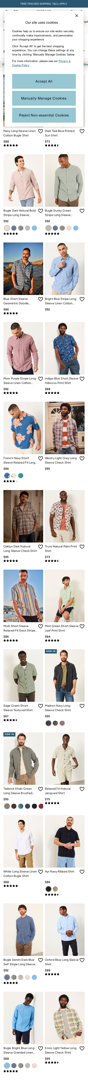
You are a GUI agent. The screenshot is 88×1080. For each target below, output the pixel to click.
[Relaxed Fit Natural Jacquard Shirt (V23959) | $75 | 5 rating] (65, 803)
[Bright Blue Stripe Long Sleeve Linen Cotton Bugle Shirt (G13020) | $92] (65, 268)
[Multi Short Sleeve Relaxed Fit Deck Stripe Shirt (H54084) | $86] (23, 596)
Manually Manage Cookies (44, 98)
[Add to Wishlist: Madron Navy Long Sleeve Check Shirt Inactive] (82, 706)
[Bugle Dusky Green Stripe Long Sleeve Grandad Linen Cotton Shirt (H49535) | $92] (65, 180)
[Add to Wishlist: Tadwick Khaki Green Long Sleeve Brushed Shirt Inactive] (40, 789)
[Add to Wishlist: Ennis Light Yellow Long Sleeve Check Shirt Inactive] (82, 1048)
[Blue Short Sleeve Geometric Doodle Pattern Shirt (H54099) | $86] (23, 268)
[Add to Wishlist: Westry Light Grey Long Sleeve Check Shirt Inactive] (82, 458)
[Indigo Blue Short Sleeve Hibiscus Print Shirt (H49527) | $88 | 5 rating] (65, 393)
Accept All (44, 81)
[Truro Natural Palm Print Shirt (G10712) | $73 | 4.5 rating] (65, 561)
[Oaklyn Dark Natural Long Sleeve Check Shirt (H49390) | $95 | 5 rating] (23, 561)
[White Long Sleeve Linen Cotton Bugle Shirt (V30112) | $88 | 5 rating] (23, 886)
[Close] (76, 15)
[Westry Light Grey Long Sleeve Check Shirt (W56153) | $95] (65, 428)
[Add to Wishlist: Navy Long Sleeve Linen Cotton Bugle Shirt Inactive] (40, 131)
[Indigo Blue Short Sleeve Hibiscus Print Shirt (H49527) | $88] (65, 348)
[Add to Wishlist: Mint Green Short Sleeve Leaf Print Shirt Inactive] (82, 626)
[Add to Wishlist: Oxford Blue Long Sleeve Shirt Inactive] (82, 960)
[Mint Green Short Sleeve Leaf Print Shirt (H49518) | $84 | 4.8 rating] (65, 640)
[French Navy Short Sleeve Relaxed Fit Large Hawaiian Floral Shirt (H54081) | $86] (23, 428)
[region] (44, 69)
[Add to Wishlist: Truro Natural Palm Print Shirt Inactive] (82, 546)
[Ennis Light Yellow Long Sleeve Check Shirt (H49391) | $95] (65, 1018)
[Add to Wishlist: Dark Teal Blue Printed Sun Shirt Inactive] (82, 131)
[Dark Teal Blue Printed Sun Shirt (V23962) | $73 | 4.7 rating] (65, 145)
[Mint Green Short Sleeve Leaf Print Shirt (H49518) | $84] (65, 596)
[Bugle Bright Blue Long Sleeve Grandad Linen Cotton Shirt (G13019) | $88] (23, 1018)
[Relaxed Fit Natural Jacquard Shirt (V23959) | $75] (65, 758)
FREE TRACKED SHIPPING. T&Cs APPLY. (44, 3)
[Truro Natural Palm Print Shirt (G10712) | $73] (65, 516)
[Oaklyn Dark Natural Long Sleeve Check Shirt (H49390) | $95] (23, 516)
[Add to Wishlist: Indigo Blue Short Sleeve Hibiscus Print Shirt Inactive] (82, 378)
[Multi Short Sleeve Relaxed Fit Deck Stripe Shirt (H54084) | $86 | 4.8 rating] (23, 640)
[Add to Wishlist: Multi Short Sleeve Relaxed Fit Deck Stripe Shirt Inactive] (40, 626)
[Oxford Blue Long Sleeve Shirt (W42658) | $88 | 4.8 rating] (65, 974)
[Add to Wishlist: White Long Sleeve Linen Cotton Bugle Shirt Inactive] (40, 871)
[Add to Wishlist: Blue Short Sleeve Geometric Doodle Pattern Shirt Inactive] (40, 299)
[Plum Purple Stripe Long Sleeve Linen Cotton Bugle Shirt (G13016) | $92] (23, 348)
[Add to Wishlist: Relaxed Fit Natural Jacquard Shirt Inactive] (82, 789)
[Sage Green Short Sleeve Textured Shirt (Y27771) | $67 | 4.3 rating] (23, 720)
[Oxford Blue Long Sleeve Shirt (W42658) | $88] (65, 929)
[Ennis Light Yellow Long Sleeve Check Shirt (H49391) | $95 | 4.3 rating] (65, 1062)
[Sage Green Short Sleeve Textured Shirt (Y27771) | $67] (23, 675)
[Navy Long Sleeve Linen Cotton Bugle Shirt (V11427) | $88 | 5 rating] (23, 145)
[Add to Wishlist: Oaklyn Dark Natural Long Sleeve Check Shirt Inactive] (40, 546)
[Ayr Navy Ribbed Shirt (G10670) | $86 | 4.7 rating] (65, 894)
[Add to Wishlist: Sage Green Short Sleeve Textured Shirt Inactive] (40, 706)
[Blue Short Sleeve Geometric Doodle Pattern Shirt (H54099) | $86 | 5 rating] (23, 313)
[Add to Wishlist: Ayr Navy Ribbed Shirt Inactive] (82, 871)
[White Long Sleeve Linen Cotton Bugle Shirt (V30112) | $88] (23, 841)
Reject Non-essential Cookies (44, 115)
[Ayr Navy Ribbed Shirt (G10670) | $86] (65, 841)
